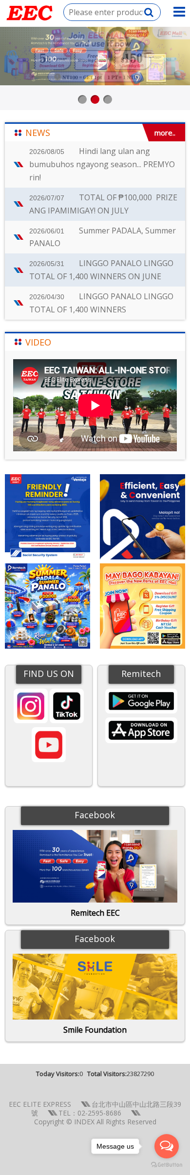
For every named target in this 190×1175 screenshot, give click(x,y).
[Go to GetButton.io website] (166, 1165)
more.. (164, 132)
